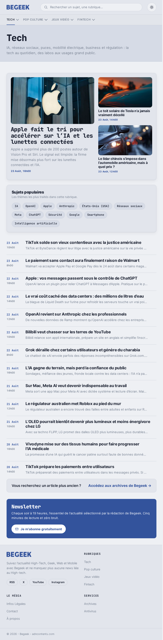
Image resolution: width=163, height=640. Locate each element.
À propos (13, 618)
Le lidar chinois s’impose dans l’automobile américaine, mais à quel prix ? (123, 163)
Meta (18, 215)
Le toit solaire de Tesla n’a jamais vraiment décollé (124, 113)
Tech (11, 19)
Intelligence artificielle (36, 223)
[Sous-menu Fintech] (93, 20)
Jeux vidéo (60, 19)
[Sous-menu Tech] (17, 20)
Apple (47, 206)
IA (16, 206)
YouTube (38, 582)
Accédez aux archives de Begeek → (119, 485)
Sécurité (55, 215)
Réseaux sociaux (129, 206)
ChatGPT (35, 215)
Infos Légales (16, 604)
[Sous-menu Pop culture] (46, 20)
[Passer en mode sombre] (151, 7)
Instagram (58, 582)
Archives (90, 604)
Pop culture (33, 19)
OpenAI (30, 206)
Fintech (84, 19)
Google (74, 215)
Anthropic (66, 206)
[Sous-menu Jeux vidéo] (72, 20)
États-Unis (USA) (95, 206)
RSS (12, 582)
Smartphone (95, 215)
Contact (12, 611)
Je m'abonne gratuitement (41, 529)
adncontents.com (43, 634)
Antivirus (90, 611)
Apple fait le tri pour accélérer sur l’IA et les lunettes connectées (52, 136)
